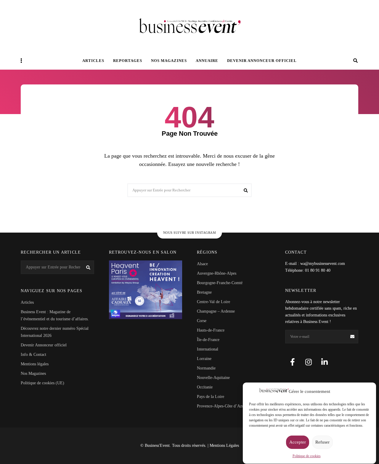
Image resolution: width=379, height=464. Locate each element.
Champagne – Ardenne (216, 311)
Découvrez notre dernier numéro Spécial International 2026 (55, 332)
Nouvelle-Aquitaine (213, 377)
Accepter (297, 442)
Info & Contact (33, 354)
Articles (93, 60)
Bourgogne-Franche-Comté (220, 283)
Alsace (202, 264)
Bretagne (204, 292)
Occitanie (205, 387)
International (207, 349)
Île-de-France (208, 339)
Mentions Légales (224, 445)
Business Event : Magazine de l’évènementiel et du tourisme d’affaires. (55, 315)
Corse (201, 321)
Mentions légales (35, 364)
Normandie (206, 368)
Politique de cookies (307, 456)
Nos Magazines (33, 373)
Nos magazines (169, 60)
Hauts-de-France (210, 330)
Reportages (127, 60)
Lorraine (204, 358)
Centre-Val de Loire (213, 302)
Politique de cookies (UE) (42, 383)
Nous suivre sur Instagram (189, 232)
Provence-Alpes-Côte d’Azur (221, 406)
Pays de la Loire (210, 396)
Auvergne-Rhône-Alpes (216, 273)
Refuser (322, 442)
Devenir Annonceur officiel (262, 60)
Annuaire (207, 60)
